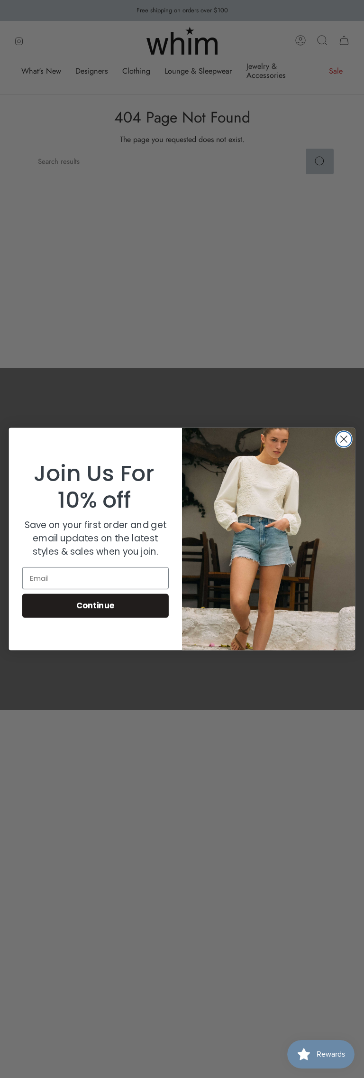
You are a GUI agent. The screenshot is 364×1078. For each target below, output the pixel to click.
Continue (95, 605)
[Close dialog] (344, 439)
